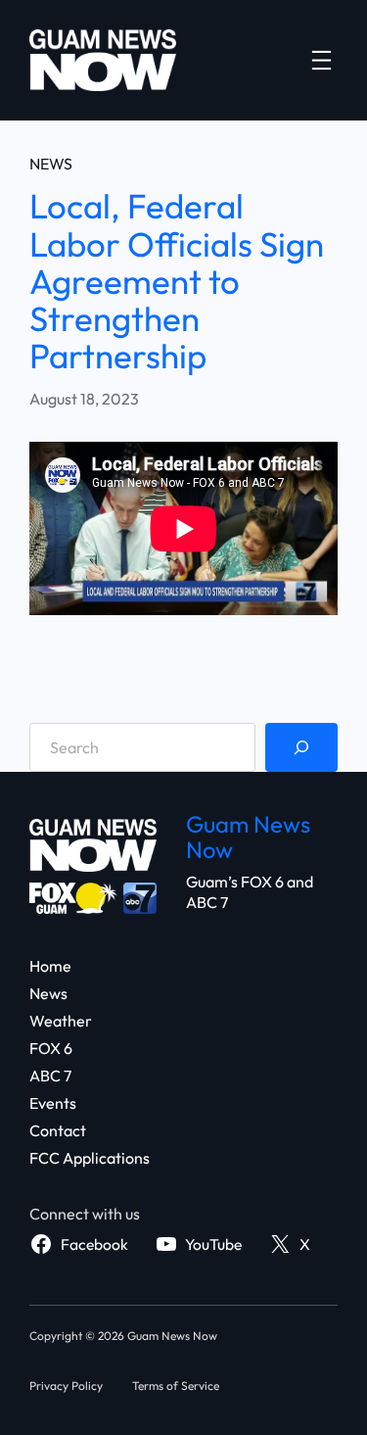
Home (50, 966)
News (50, 163)
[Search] (301, 747)
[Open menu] (321, 60)
